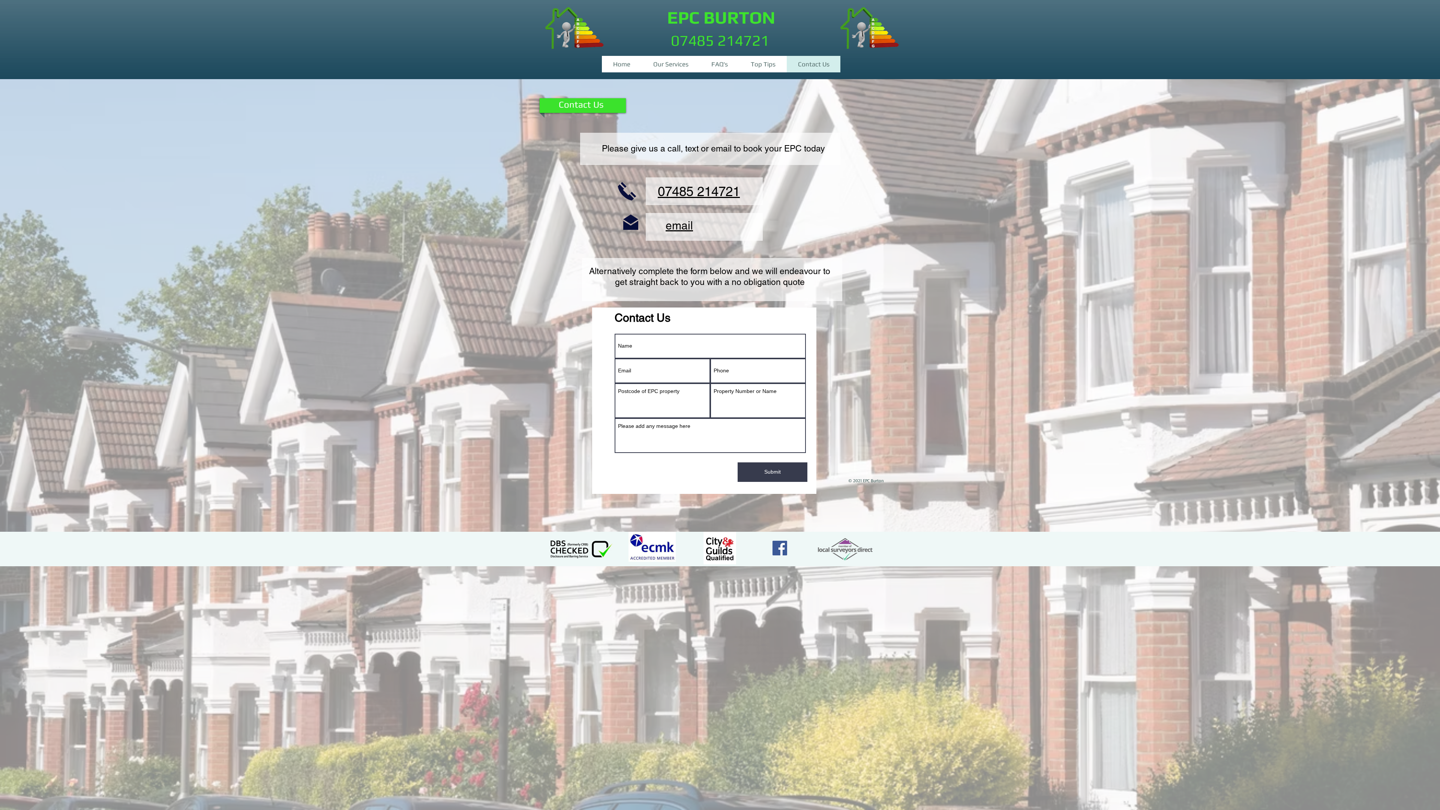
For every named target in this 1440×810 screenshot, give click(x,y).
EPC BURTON (721, 17)
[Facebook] (779, 548)
